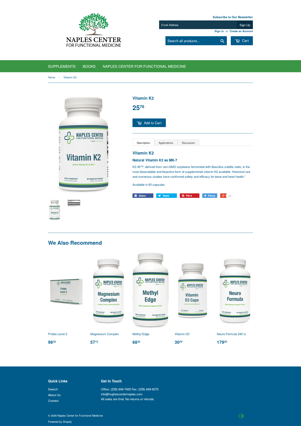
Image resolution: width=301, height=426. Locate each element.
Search (53, 389)
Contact (53, 400)
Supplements (62, 66)
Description (143, 143)
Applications (166, 143)
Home (51, 77)
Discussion (188, 143)
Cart (245, 40)
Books (89, 66)
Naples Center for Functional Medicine (144, 66)
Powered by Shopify (60, 422)
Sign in (219, 31)
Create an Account (241, 31)
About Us (54, 395)
